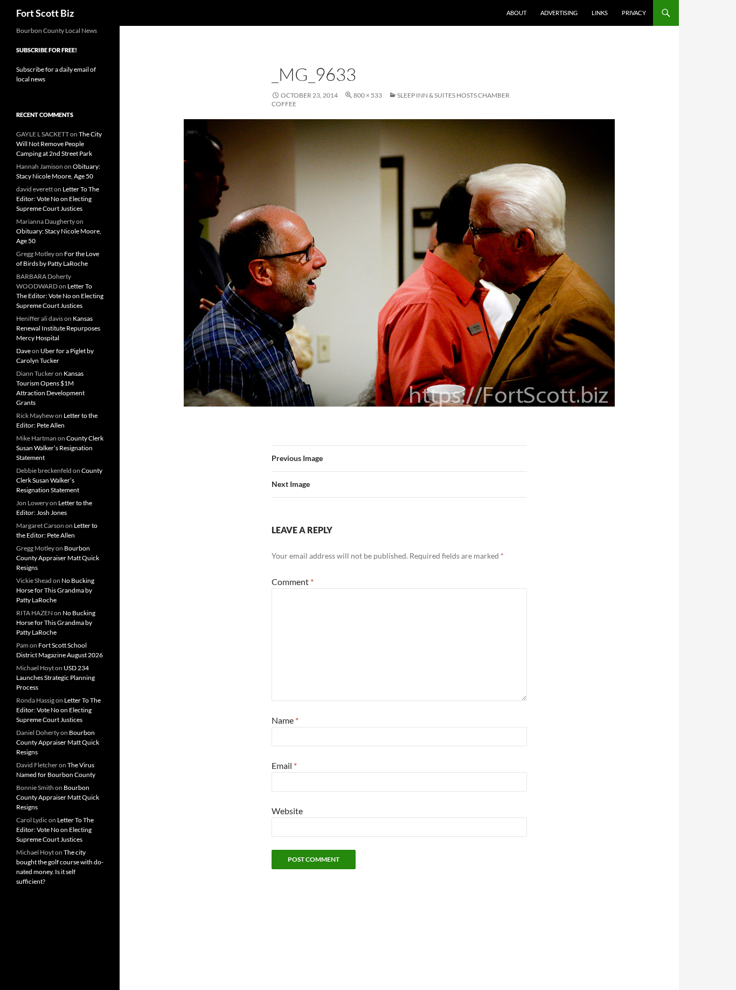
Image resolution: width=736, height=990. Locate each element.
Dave (23, 351)
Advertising (559, 12)
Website (287, 811)
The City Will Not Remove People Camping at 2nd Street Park (59, 143)
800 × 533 (367, 95)
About (516, 12)
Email (284, 765)
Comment (293, 581)
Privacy (634, 12)
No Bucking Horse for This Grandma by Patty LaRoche (55, 590)
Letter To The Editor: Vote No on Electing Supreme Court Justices (57, 198)
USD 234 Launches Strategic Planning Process (55, 677)
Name (285, 720)
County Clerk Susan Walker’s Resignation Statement (59, 448)
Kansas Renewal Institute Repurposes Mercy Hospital (58, 328)
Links (600, 12)
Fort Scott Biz (45, 13)
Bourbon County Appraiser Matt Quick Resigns (57, 558)
